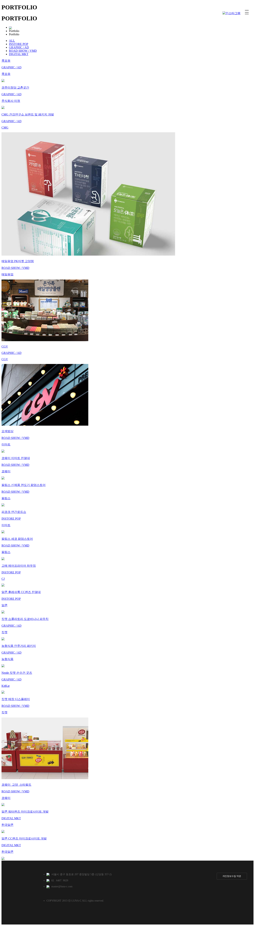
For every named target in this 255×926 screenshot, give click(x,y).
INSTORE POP (18, 44)
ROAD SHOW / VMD (23, 50)
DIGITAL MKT (18, 54)
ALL (12, 40)
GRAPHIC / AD (19, 47)
